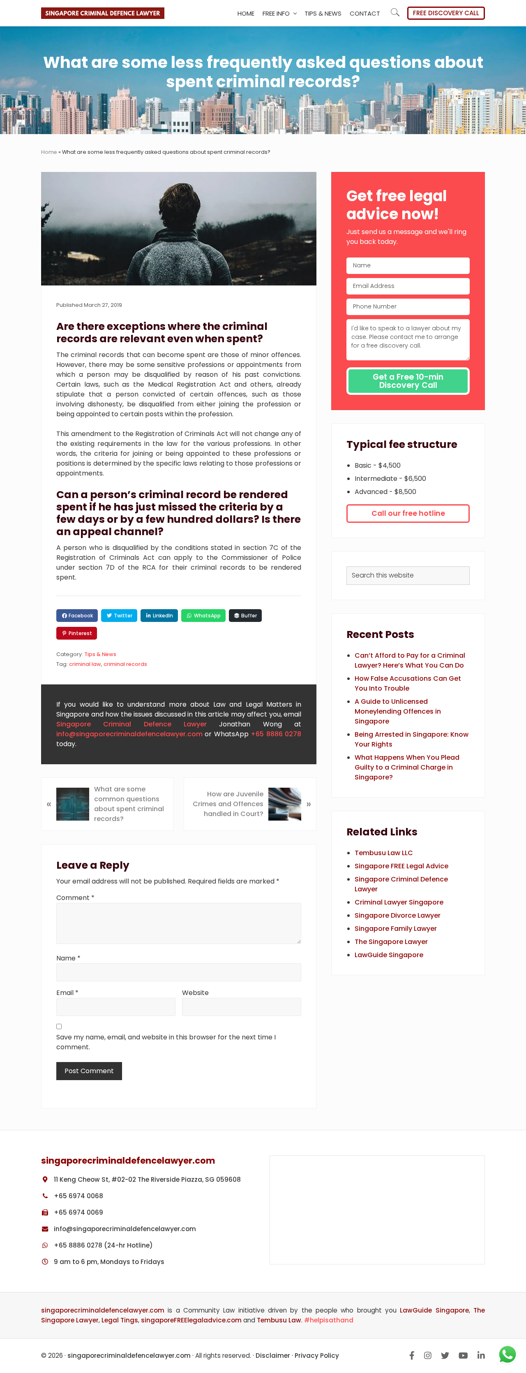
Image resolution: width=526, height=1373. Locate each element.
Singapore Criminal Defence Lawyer (131, 724)
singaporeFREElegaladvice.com (191, 1320)
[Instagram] (427, 1355)
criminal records (125, 664)
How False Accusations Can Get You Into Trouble (408, 683)
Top (518, 1315)
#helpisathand (328, 1320)
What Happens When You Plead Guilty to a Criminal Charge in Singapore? (407, 767)
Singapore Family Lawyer (396, 928)
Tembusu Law (279, 1320)
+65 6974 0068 (77, 1196)
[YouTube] (463, 1355)
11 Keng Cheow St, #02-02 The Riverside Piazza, (146, 1179)
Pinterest (79, 633)
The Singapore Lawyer (391, 941)
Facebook (80, 615)
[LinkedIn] (481, 1355)
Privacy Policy (317, 1355)
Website (195, 992)
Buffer (248, 615)
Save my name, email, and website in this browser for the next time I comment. (166, 1042)
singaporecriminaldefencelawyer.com (102, 1310)
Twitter (122, 615)
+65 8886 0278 (276, 734)
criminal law (85, 664)
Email (67, 992)
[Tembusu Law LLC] (377, 1209)
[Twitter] (445, 1355)
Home (49, 151)
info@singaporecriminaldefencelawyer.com (129, 734)
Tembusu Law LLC (384, 853)
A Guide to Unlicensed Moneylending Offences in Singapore (398, 711)
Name (68, 958)
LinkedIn (162, 615)
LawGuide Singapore (389, 955)
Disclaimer (273, 1355)
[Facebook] (412, 1355)
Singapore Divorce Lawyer (398, 915)
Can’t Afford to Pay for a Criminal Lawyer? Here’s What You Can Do (410, 660)
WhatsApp (207, 615)
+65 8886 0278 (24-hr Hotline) (102, 1245)
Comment (75, 897)
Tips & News (100, 654)
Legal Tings (120, 1320)
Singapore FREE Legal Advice (401, 866)
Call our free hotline (408, 513)
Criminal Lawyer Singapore (399, 902)
